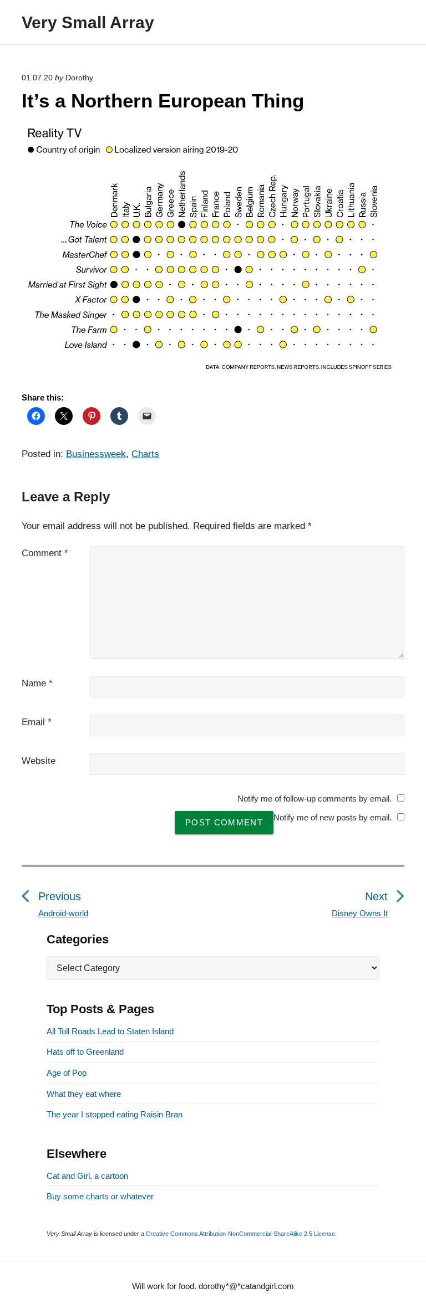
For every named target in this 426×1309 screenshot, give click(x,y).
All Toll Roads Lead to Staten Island (110, 1031)
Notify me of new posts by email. (332, 817)
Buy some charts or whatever (100, 1196)
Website (38, 761)
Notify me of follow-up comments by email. (314, 798)
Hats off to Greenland (85, 1051)
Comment (45, 553)
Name (37, 683)
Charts (145, 454)
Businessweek (96, 454)
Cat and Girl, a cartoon (87, 1175)
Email (37, 722)
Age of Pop (67, 1072)
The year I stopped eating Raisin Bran (114, 1114)
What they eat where (84, 1093)
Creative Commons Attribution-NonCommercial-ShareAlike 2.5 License (240, 1233)
